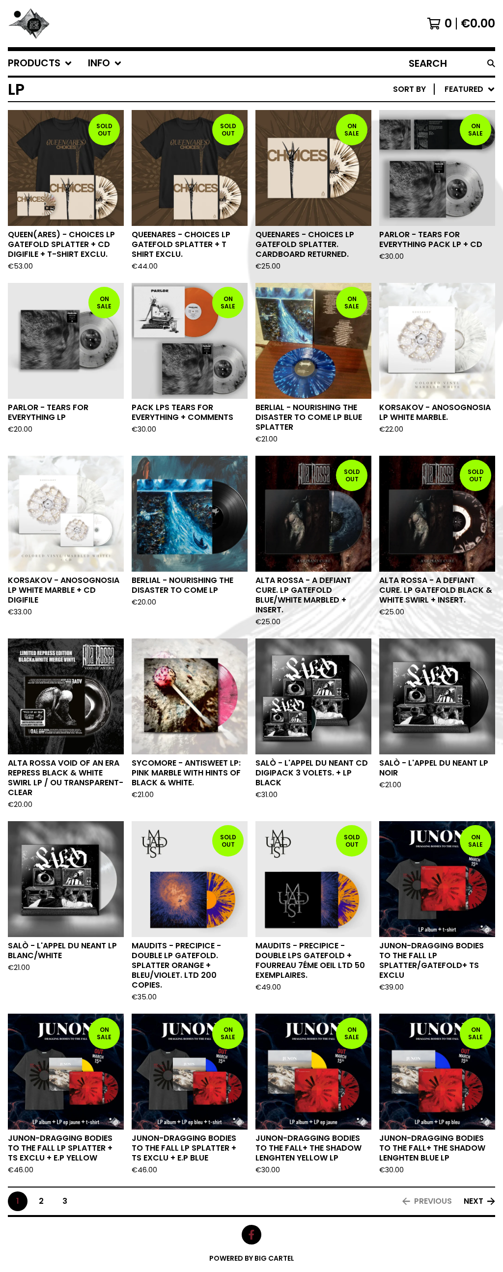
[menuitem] (40, 63)
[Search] (491, 63)
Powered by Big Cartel (251, 1258)
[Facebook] (251, 1234)
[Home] (30, 23)
